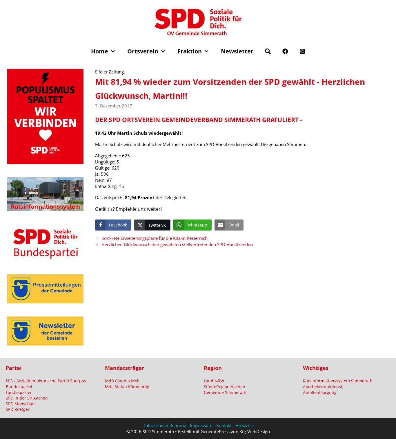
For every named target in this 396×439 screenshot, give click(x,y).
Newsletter (237, 51)
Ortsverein (142, 51)
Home (99, 51)
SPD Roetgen (18, 409)
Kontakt (224, 425)
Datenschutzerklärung (164, 425)
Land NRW (214, 381)
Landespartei (18, 392)
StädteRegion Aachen (224, 386)
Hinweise (244, 425)
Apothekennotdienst (322, 386)
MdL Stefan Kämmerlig (127, 386)
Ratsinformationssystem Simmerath (338, 381)
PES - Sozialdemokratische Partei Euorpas (46, 381)
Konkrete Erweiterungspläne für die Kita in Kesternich (154, 238)
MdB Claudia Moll (122, 381)
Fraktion (189, 51)
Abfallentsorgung (320, 392)
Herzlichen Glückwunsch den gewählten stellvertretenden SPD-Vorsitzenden (177, 244)
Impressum (201, 425)
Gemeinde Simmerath (225, 392)
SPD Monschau (20, 403)
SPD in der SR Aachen (27, 398)
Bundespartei (19, 386)
